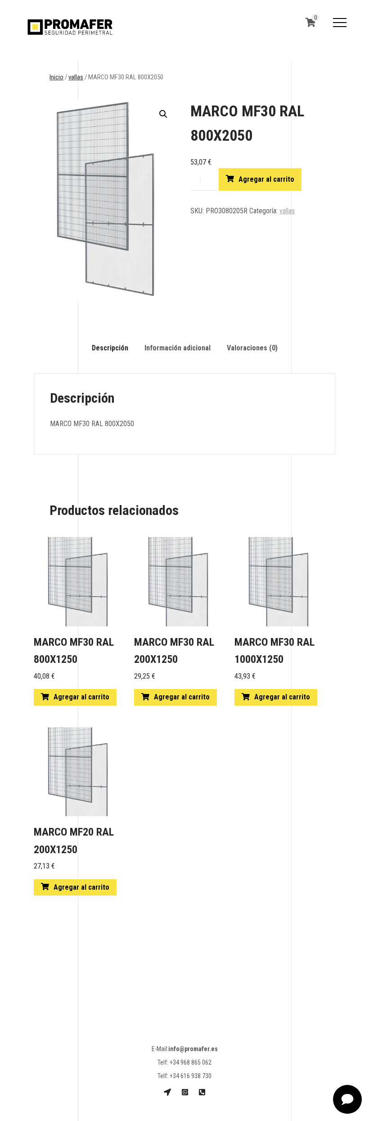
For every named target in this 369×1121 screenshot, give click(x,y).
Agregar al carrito (266, 179)
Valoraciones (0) (252, 348)
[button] (163, 114)
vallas (75, 77)
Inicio (56, 77)
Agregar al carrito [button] (81, 697)
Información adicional (177, 348)
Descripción (110, 348)
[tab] (110, 348)
